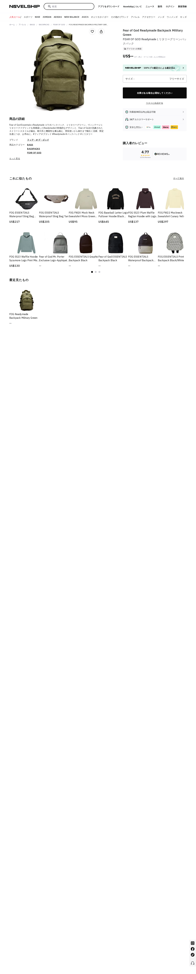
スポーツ (28, 17)
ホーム (12, 24)
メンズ (161, 17)
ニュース (150, 6)
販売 (160, 6)
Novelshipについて (132, 6)
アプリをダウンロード (108, 6)
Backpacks (44, 24)
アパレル (135, 17)
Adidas (58, 17)
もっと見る (14, 158)
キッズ (183, 17)
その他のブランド (119, 17)
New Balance (71, 17)
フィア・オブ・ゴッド (38, 139)
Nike (37, 17)
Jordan (47, 17)
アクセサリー (148, 17)
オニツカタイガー (100, 17)
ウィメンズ (172, 17)
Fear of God (59, 24)
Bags (32, 24)
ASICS (85, 17)
